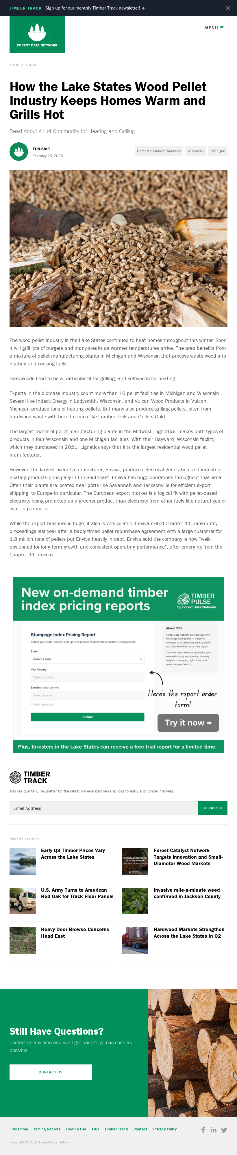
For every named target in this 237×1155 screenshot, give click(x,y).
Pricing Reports (47, 1129)
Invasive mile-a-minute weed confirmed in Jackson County (187, 893)
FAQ (95, 1129)
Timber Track (23, 65)
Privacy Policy (165, 1129)
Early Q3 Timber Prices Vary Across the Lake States (73, 853)
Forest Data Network (37, 34)
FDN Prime (19, 1129)
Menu (214, 27)
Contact (140, 1129)
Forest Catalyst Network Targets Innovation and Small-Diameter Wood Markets (188, 857)
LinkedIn (213, 1130)
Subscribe (213, 808)
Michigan (218, 150)
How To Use (76, 1129)
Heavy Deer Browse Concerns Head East (75, 932)
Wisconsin (196, 150)
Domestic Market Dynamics (159, 150)
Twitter (224, 1130)
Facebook (203, 1130)
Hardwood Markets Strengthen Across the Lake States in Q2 (189, 932)
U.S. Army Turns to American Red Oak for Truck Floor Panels (77, 893)
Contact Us (51, 1072)
